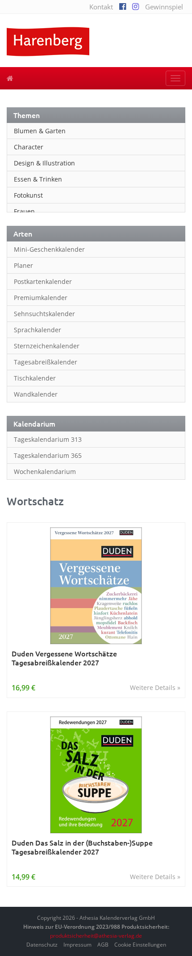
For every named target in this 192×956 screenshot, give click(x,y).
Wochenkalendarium (45, 471)
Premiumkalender (40, 297)
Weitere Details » (155, 687)
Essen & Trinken (38, 179)
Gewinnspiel (164, 6)
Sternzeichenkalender (46, 346)
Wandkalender (36, 394)
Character (28, 147)
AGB (103, 944)
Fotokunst (28, 195)
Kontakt (101, 6)
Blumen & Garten (40, 131)
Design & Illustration (44, 163)
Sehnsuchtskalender (44, 313)
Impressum (77, 944)
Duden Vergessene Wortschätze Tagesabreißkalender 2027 (64, 658)
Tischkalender (35, 378)
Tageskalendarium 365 (48, 455)
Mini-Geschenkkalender (49, 249)
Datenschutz (42, 944)
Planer (23, 265)
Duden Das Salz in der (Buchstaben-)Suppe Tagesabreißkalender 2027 (82, 847)
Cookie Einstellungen (140, 944)
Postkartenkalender (43, 281)
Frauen (24, 211)
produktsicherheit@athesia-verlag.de (96, 935)
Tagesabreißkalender (45, 362)
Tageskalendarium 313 (48, 439)
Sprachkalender (37, 330)
